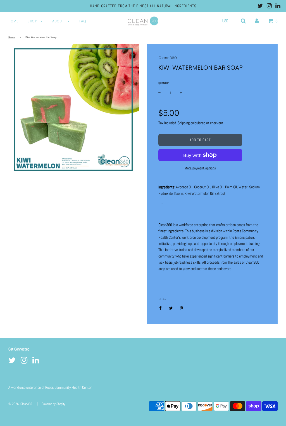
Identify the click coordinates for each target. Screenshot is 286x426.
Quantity (164, 83)
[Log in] (257, 21)
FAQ (82, 21)
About (58, 21)
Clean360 (167, 57)
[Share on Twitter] (171, 308)
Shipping (184, 122)
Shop (32, 21)
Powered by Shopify (53, 404)
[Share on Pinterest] (182, 308)
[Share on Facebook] (161, 308)
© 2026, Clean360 (20, 404)
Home (13, 21)
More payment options (200, 168)
